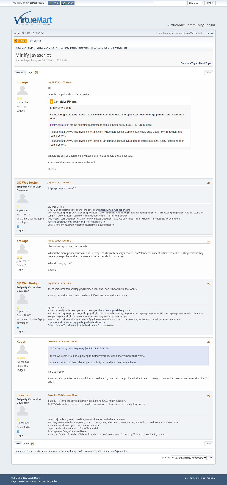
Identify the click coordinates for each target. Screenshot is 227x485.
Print (209, 72)
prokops (22, 82)
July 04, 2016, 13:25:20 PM (59, 182)
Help (186, 477)
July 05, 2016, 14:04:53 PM (59, 240)
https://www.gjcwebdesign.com (114, 209)
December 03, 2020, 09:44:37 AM (62, 395)
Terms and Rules (197, 477)
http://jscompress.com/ (61, 188)
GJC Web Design (28, 183)
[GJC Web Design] (18, 226)
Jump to (166, 457)
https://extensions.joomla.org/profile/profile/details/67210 (76, 221)
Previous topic (189, 63)
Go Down (20, 72)
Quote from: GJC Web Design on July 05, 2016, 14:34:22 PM (81, 348)
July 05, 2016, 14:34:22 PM (59, 283)
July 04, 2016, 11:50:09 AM (59, 82)
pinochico (24, 395)
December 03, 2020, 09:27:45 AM (62, 341)
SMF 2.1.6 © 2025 (19, 478)
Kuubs (21, 341)
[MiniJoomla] (18, 431)
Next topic (205, 63)
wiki (211, 33)
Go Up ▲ (211, 477)
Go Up (18, 443)
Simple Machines (35, 478)
